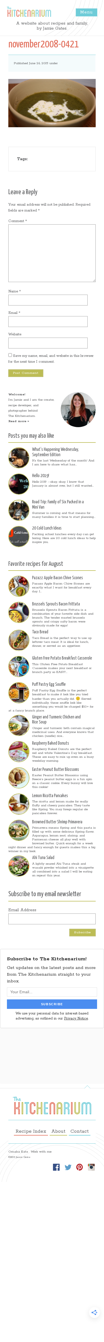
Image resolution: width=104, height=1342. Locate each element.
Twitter (68, 1167)
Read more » (18, 421)
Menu (86, 12)
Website (14, 334)
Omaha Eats (18, 1152)
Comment (17, 221)
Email (14, 313)
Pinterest (79, 1167)
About (58, 1131)
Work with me (41, 1152)
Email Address (22, 910)
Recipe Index (31, 1131)
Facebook (56, 1167)
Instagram (91, 1167)
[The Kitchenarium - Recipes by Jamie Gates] (29, 12)
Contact (79, 1131)
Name (14, 291)
